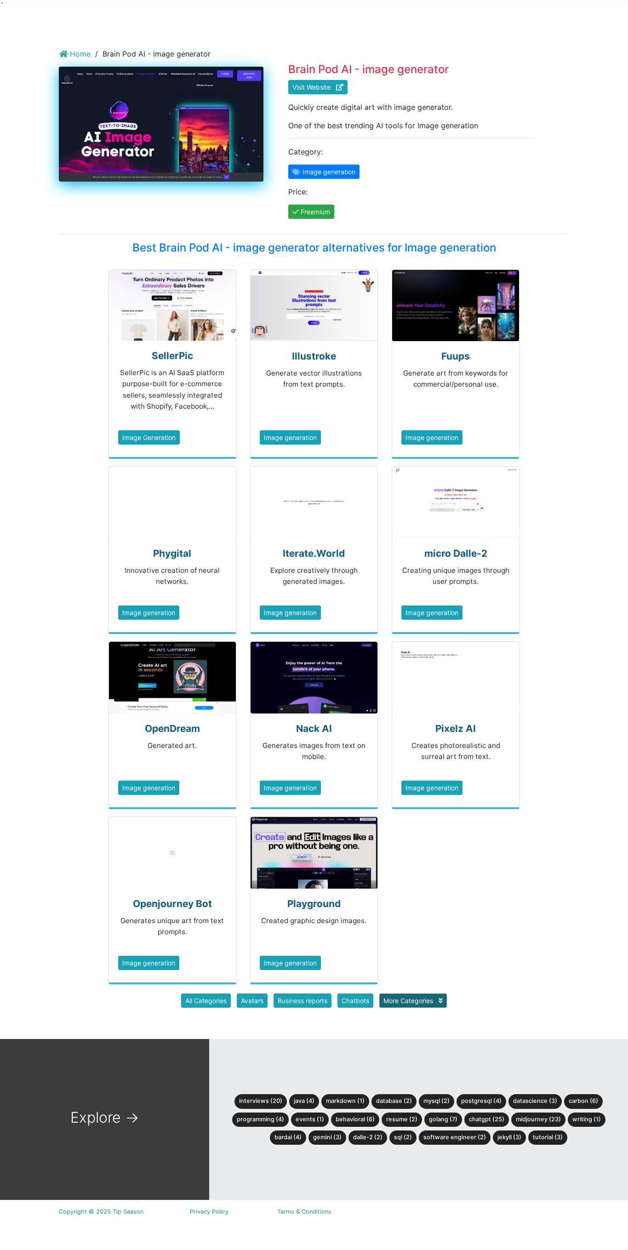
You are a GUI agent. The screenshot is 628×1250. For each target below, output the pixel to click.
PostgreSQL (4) (481, 1100)
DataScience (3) (535, 1100)
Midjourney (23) (538, 1119)
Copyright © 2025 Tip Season (101, 1211)
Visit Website (314, 87)
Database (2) (394, 1100)
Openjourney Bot (172, 903)
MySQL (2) (436, 1100)
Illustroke (314, 356)
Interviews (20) (260, 1100)
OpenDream (172, 728)
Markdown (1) (345, 1100)
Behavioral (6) (355, 1119)
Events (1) (310, 1119)
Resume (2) (401, 1119)
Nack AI (314, 728)
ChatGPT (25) (486, 1119)
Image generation (290, 437)
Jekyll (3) (509, 1137)
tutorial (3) (548, 1137)
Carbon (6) (583, 1100)
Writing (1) (586, 1119)
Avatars (252, 1001)
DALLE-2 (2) (368, 1137)
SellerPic (172, 355)
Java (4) (304, 1100)
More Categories (409, 1001)
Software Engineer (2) (454, 1137)
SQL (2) (403, 1137)
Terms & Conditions (304, 1211)
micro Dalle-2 (455, 553)
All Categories (206, 1001)
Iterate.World (314, 553)
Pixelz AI (455, 728)
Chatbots (355, 1001)
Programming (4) (260, 1119)
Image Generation (149, 437)
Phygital (172, 553)
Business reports (302, 1001)
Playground (314, 903)
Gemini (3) (327, 1137)
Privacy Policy (209, 1211)
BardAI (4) (288, 1137)
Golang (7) (443, 1119)
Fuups (455, 356)
